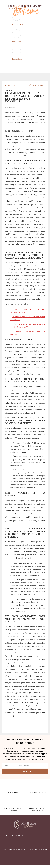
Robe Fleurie (16, 42)
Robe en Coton (17, 59)
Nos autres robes (15, 8)
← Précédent (31, 85)
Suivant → (41, 85)
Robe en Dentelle (17, 24)
